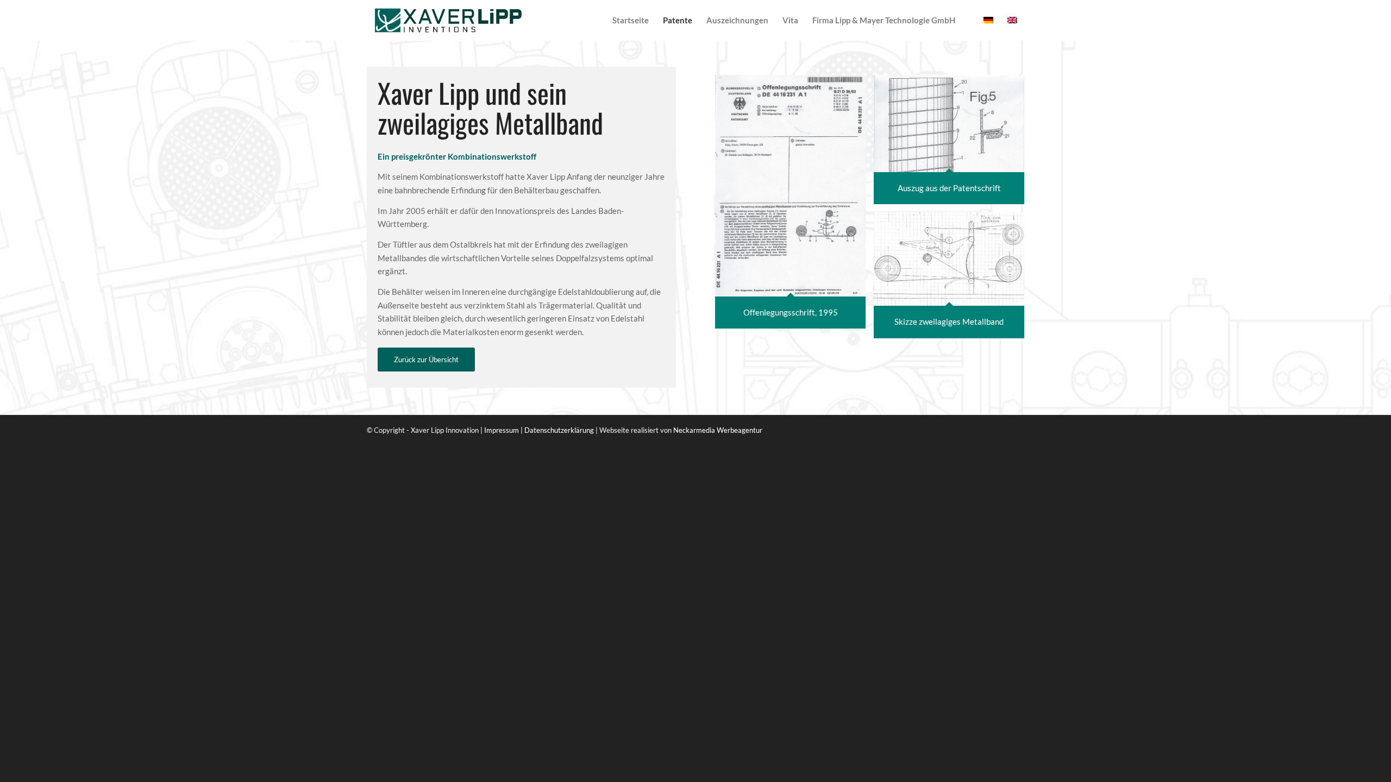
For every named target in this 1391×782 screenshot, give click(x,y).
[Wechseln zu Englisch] (969, 20)
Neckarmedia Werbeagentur (717, 430)
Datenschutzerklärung (559, 430)
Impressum (501, 430)
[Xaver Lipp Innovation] (448, 20)
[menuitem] (630, 20)
